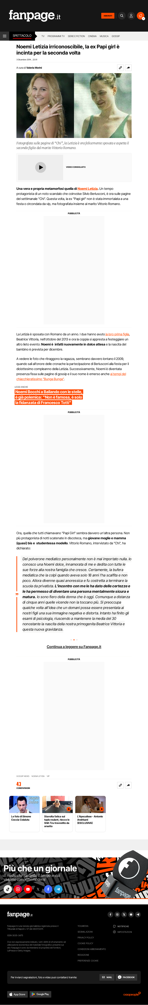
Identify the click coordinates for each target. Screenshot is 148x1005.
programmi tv (56, 36)
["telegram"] (58, 889)
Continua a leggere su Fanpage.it (74, 647)
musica (104, 36)
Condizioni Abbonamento (92, 949)
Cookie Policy (85, 943)
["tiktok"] (8, 889)
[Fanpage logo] (30, 15)
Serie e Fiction (76, 36)
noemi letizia (38, 776)
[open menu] (4, 36)
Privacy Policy (86, 937)
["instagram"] (18, 889)
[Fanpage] (19, 914)
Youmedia (83, 926)
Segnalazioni (85, 931)
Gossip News (22, 776)
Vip (48, 776)
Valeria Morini (34, 67)
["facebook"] (48, 889)
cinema (92, 36)
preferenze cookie (88, 960)
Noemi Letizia (88, 189)
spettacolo (22, 35)
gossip (116, 36)
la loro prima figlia (117, 334)
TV (43, 36)
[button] (128, 67)
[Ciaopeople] (132, 995)
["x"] (38, 889)
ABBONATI (108, 16)
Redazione (83, 955)
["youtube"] (28, 889)
